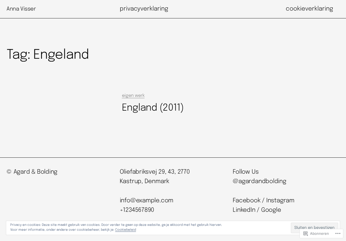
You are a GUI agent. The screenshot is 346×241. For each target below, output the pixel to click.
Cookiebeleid (125, 230)
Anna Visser (21, 9)
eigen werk (133, 95)
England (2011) (153, 108)
